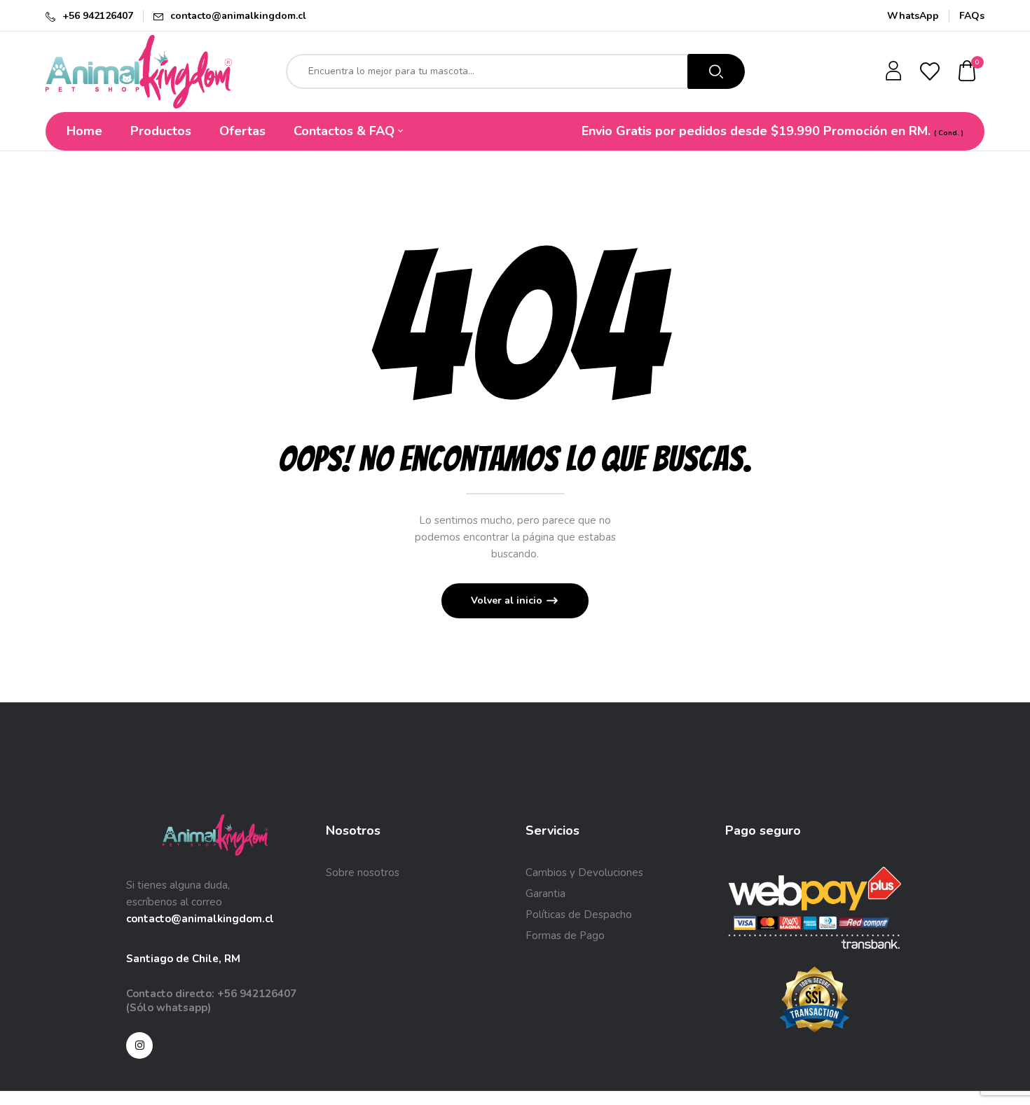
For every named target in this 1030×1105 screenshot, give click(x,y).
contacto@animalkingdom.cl (238, 15)
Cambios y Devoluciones (584, 873)
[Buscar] (716, 71)
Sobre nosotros (362, 873)
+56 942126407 (97, 15)
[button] (967, 72)
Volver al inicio (508, 600)
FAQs (971, 15)
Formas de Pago (565, 936)
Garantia (545, 894)
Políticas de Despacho (579, 915)
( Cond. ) (948, 133)
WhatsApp (913, 15)
